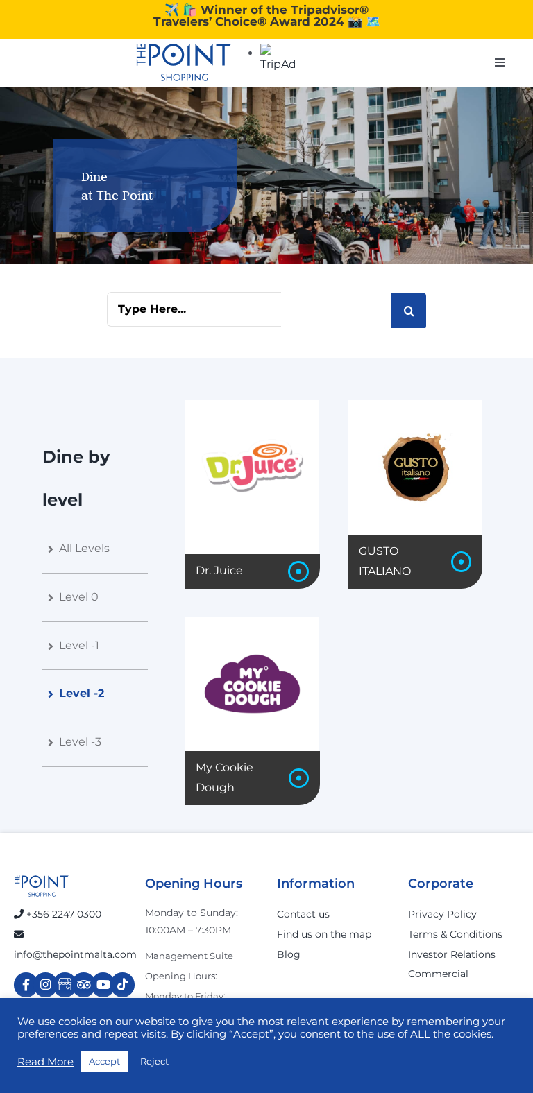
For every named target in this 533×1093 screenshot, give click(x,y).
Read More (45, 1062)
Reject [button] (154, 1061)
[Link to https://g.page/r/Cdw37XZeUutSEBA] (65, 984)
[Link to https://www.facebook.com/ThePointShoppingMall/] (26, 984)
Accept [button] (104, 1061)
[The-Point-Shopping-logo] (183, 62)
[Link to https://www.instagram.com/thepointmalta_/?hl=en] (45, 984)
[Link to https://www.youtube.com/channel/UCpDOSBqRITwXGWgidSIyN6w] (103, 984)
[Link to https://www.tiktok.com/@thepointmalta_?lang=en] (122, 984)
